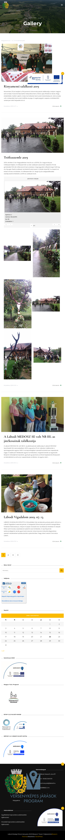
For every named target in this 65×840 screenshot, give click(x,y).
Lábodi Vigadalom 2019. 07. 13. (24, 517)
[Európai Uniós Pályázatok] (45, 74)
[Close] (62, 764)
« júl (2, 651)
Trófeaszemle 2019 (16, 157)
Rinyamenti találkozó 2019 (21, 86)
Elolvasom (56, 106)
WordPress (39, 836)
